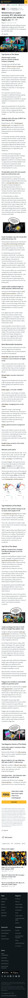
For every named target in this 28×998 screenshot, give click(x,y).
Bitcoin (3, 904)
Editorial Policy (4, 960)
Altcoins (3, 910)
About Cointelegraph (4, 954)
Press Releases (5, 933)
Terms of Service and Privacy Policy (8, 995)
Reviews (17, 923)
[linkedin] (5, 976)
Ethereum (3, 907)
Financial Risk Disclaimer (4, 967)
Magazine (4, 22)
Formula (17, 930)
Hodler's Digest (19, 907)
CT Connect (18, 946)
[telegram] (8, 976)
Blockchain (4, 913)
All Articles (17, 899)
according (9, 459)
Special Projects (5, 939)
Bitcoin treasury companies (15, 66)
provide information (12, 183)
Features (17, 901)
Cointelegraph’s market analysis (14, 479)
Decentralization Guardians (19, 936)
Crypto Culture (18, 915)
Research (3, 936)
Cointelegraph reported (10, 513)
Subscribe (14, 802)
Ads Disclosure (5, 963)
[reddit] (19, 976)
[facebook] (11, 976)
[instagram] (13, 976)
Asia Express (18, 910)
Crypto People (18, 904)
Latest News (4, 899)
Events (17, 940)
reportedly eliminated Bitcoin (10, 560)
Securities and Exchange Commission (14, 244)
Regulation (4, 915)
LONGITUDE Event (19, 943)
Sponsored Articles (6, 930)
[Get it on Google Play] (14, 972)
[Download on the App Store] (5, 972)
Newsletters (4, 958)
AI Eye (16, 913)
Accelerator (18, 933)
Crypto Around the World (19, 919)
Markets (3, 901)
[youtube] (16, 976)
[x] (2, 976)
